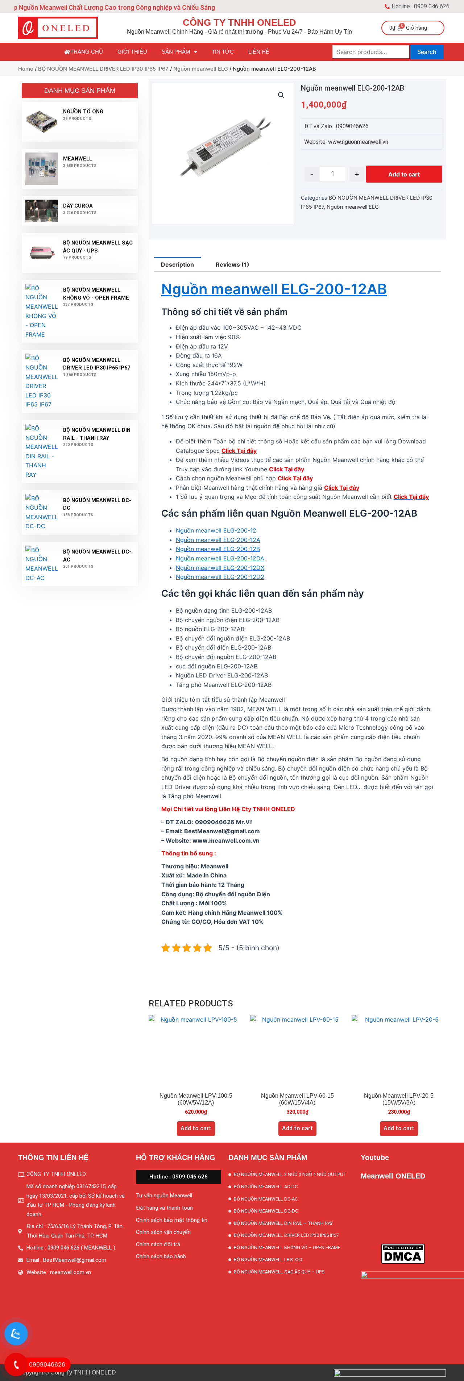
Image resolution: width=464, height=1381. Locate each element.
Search (426, 51)
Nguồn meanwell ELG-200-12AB (274, 289)
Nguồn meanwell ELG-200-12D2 (220, 576)
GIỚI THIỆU (132, 52)
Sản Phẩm (176, 52)
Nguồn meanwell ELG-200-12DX (220, 567)
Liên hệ (258, 52)
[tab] (177, 264)
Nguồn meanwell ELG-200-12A (218, 539)
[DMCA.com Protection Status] (403, 1253)
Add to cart (404, 174)
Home (25, 69)
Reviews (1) (232, 264)
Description (177, 264)
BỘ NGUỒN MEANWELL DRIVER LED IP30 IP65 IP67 (103, 69)
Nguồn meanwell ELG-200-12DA (220, 558)
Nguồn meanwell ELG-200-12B (218, 548)
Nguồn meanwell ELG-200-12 (216, 530)
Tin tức (223, 52)
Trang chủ (86, 52)
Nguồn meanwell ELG (200, 69)
